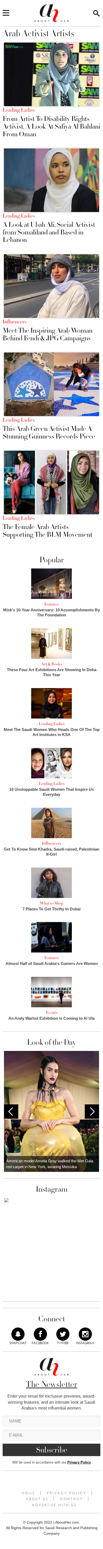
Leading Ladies (19, 110)
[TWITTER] (62, 1334)
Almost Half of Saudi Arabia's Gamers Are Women (52, 963)
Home (28, 1493)
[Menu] (6, 13)
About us (37, 1499)
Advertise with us (54, 1505)
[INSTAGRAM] (85, 1334)
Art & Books (51, 664)
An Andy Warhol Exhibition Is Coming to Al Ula (51, 1018)
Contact (71, 1499)
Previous (11, 1111)
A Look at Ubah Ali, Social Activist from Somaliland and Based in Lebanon (49, 232)
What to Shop (51, 903)
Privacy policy (66, 1493)
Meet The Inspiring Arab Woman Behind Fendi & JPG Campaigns (47, 334)
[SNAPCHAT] (18, 1334)
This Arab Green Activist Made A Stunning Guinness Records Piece (49, 432)
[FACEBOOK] (40, 1334)
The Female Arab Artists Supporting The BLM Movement (47, 530)
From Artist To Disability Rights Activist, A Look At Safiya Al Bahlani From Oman (51, 126)
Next (92, 1111)
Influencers (14, 322)
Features (51, 604)
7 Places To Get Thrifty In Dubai (51, 909)
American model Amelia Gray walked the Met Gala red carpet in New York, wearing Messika (49, 1164)
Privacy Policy (79, 1462)
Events (51, 1012)
